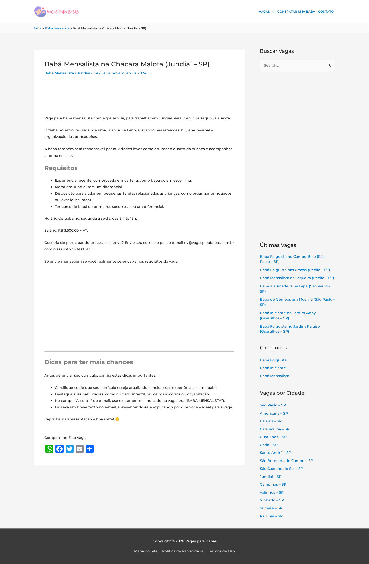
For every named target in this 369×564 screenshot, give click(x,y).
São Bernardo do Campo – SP (286, 460)
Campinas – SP (273, 484)
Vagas (264, 11)
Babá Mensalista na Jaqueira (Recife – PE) (297, 278)
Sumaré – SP (271, 508)
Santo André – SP (275, 452)
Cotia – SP (269, 445)
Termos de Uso (221, 551)
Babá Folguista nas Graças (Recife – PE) (295, 270)
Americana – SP (274, 413)
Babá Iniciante (273, 368)
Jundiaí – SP (270, 476)
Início (38, 28)
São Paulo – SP (273, 405)
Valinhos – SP (272, 492)
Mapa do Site (146, 551)
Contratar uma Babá (296, 11)
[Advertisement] (139, 99)
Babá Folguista (273, 360)
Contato (326, 11)
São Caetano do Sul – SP (281, 468)
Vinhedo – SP (272, 500)
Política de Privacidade (183, 551)
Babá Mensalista (57, 28)
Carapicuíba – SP (274, 429)
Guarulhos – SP (273, 437)
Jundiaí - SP (87, 73)
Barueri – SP (271, 421)
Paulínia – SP (271, 516)
